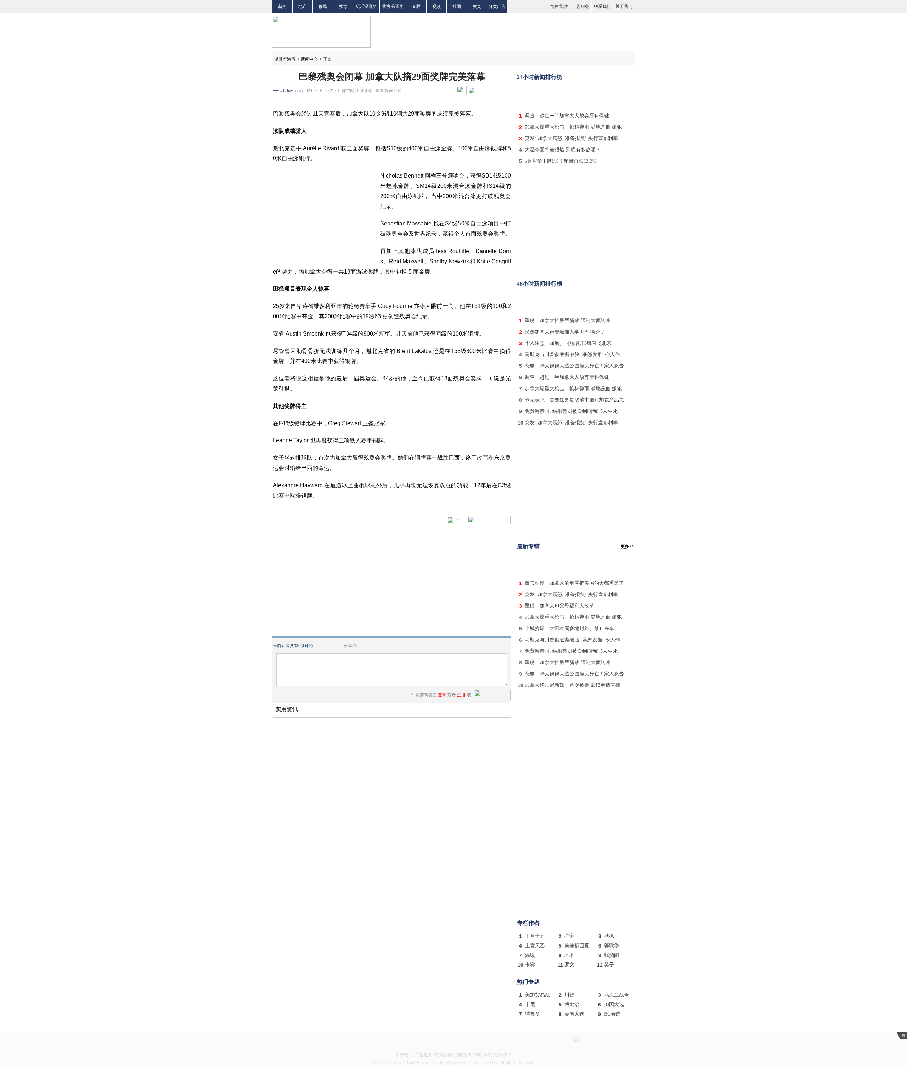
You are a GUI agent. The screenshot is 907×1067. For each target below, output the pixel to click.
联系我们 (602, 6)
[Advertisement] (575, 95)
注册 (461, 694)
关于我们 (623, 6)
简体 (554, 6)
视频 (436, 6)
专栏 (416, 6)
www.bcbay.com (287, 90)
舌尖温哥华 (393, 6)
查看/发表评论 (388, 90)
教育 (343, 6)
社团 (456, 6)
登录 (442, 694)
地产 (302, 6)
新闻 (282, 6)
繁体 (564, 6)
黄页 (477, 6)
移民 (323, 6)
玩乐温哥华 (366, 6)
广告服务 (580, 6)
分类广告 (497, 6)
